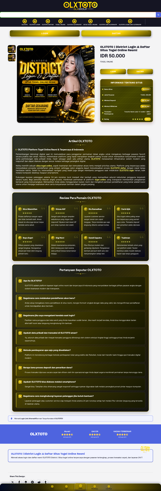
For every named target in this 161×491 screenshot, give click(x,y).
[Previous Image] (19, 84)
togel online (100, 179)
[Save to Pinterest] (32, 482)
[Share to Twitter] (12, 482)
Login (44, 33)
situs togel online (44, 165)
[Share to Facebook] (19, 482)
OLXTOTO (95, 159)
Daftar (116, 33)
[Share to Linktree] (26, 482)
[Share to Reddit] (39, 482)
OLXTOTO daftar (118, 168)
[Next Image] (93, 84)
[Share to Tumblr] (45, 482)
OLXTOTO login (127, 170)
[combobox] (78, 14)
